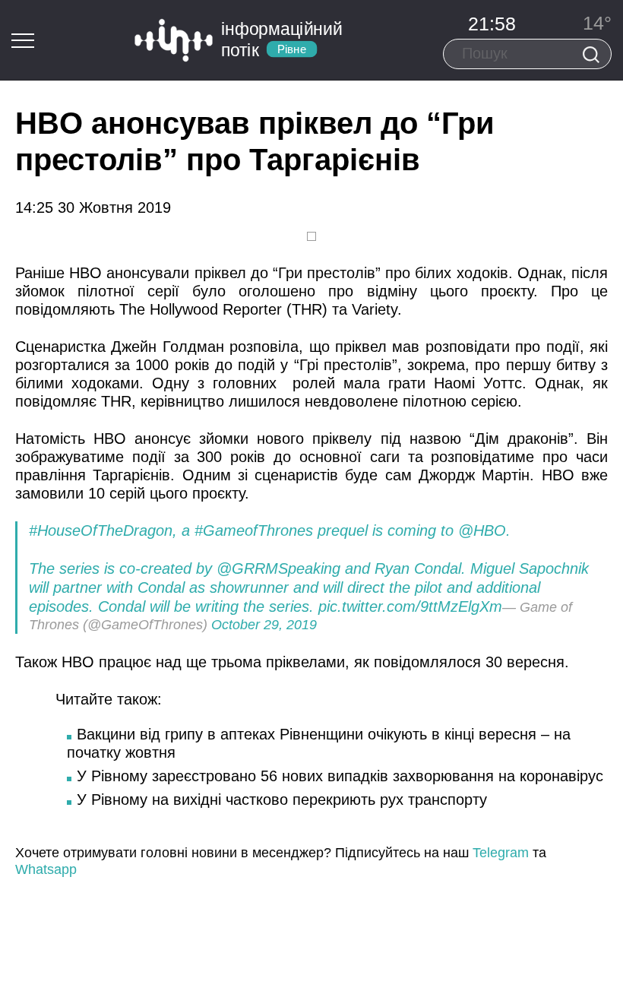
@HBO (482, 530)
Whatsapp (46, 869)
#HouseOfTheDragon (100, 530)
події (149, 456)
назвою (435, 438)
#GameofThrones (253, 530)
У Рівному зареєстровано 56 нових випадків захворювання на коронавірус (340, 776)
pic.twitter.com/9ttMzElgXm (410, 606)
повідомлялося (427, 662)
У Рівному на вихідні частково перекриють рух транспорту (282, 799)
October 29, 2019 (264, 624)
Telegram (501, 852)
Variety (374, 309)
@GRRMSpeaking (278, 568)
